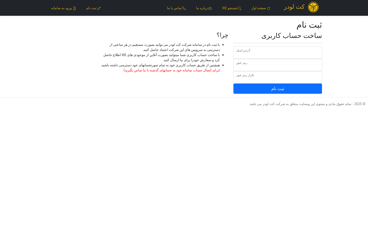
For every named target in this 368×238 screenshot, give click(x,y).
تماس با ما (175, 8)
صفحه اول (259, 8)
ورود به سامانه (62, 8)
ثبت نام (91, 8)
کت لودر (294, 6)
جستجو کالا (230, 8)
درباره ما (202, 8)
